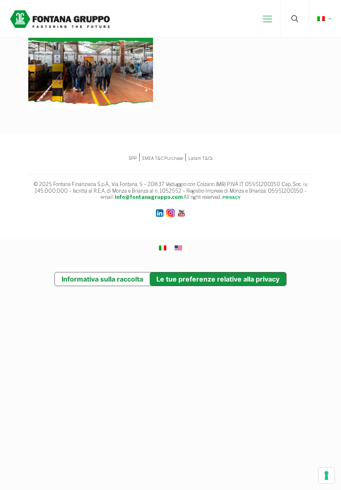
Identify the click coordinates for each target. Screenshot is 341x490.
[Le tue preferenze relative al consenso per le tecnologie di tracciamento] (326, 475)
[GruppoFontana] (59, 18)
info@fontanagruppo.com (149, 197)
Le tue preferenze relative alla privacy (217, 279)
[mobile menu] (267, 19)
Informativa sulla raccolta (102, 279)
